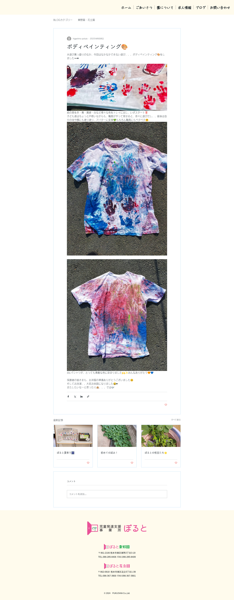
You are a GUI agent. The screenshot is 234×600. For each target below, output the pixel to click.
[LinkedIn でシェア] (81, 396)
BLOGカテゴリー (62, 20)
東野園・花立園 (86, 20)
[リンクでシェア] (88, 396)
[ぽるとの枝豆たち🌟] (161, 436)
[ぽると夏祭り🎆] (73, 436)
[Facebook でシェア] (68, 396)
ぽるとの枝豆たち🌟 (156, 452)
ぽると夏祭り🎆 (65, 452)
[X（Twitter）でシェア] (75, 396)
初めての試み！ (109, 452)
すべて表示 (176, 420)
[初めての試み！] (117, 436)
